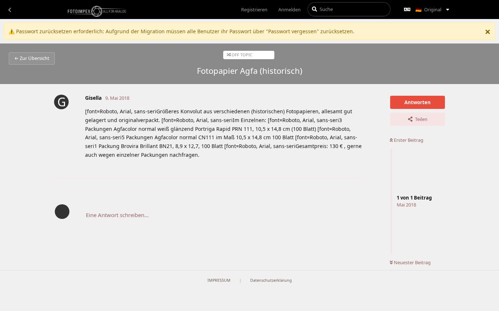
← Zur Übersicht (31, 58)
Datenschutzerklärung (271, 280)
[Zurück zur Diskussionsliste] (9, 9)
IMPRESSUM (219, 280)
